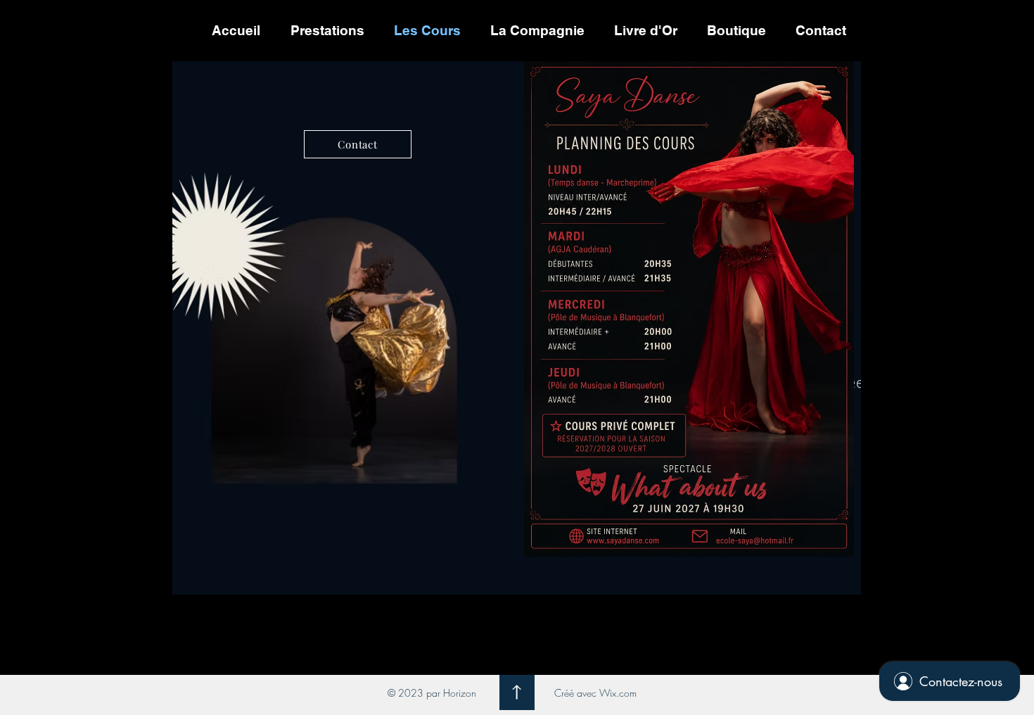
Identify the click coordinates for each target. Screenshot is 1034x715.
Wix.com (618, 693)
